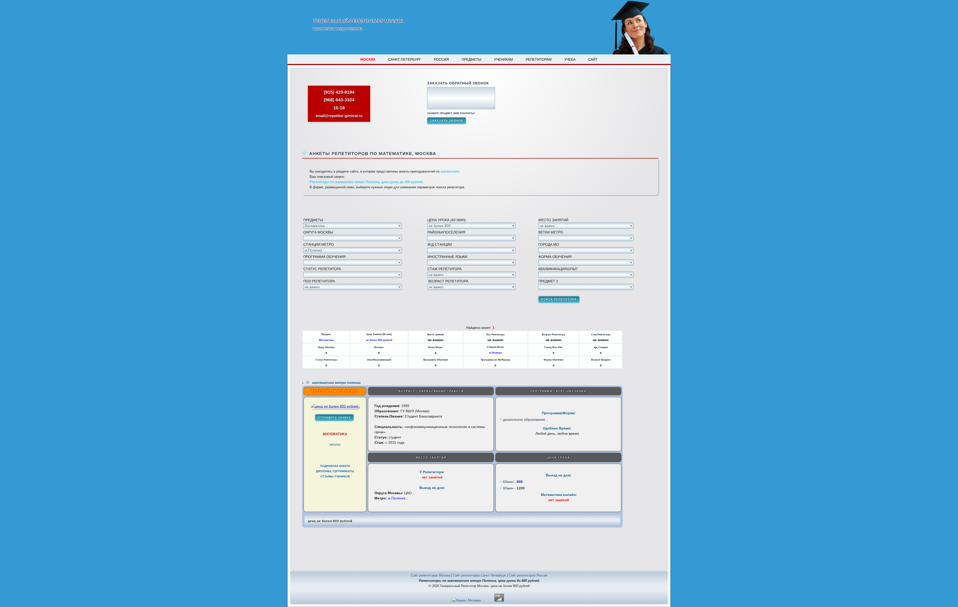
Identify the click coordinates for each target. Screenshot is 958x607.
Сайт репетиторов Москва (430, 575)
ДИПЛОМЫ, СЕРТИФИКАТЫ (335, 471)
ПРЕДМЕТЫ (471, 59)
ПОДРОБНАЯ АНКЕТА (335, 465)
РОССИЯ (441, 59)
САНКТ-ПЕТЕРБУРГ (404, 59)
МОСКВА (367, 59)
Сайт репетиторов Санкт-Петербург (479, 575)
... (546, 419)
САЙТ (593, 59)
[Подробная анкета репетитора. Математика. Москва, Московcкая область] (335, 406)
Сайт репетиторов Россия (528, 575)
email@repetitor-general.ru (339, 116)
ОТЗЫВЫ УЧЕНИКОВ (335, 476)
